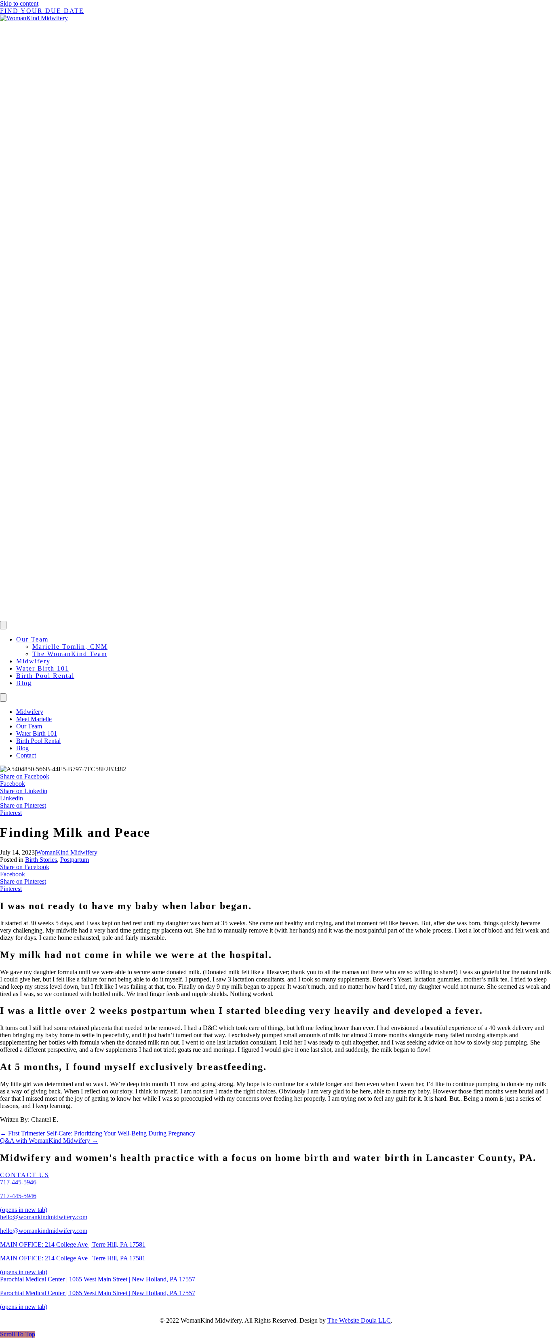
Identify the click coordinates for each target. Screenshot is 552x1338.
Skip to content (19, 3)
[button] (17, 1334)
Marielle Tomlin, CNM (69, 646)
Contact (26, 755)
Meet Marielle (34, 718)
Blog (24, 683)
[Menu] (3, 625)
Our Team (32, 639)
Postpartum (74, 859)
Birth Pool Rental (45, 675)
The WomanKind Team (69, 653)
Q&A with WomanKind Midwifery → (49, 1140)
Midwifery (33, 661)
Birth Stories (41, 859)
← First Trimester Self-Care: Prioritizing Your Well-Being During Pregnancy (97, 1133)
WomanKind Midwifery (66, 852)
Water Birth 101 (42, 668)
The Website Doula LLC (359, 1320)
